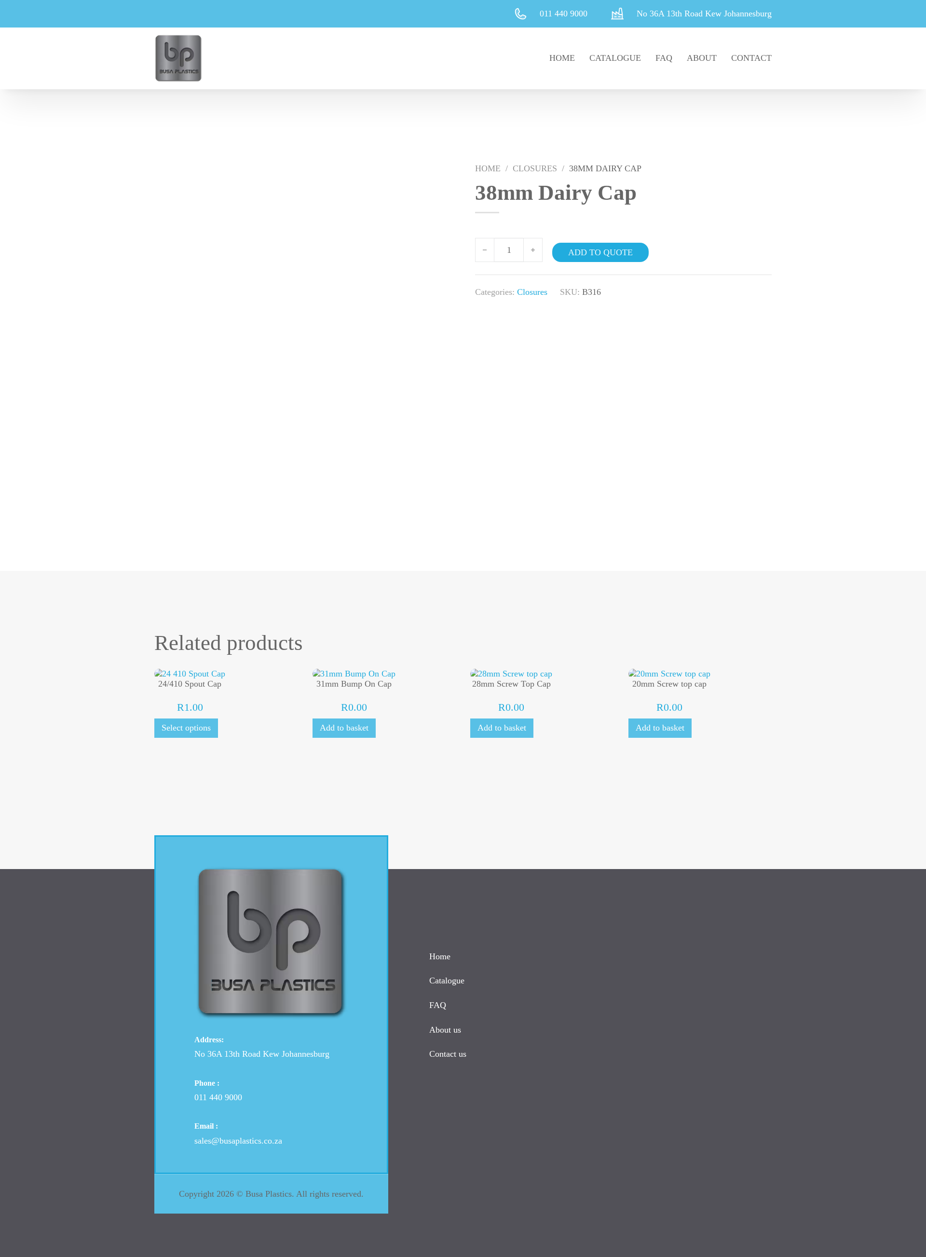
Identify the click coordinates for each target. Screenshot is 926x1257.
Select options (186, 727)
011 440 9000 (218, 1097)
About (702, 58)
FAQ (663, 58)
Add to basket (344, 727)
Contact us (447, 1054)
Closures (535, 168)
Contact (751, 58)
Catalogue (615, 58)
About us (445, 1030)
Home (562, 58)
